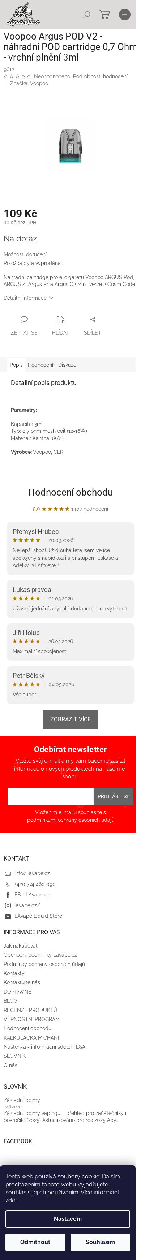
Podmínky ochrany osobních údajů (44, 964)
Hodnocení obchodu (70, 492)
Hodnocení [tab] (40, 365)
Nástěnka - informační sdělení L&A (44, 1047)
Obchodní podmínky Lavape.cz (40, 955)
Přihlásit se (113, 796)
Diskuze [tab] (67, 365)
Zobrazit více (70, 719)
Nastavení (68, 1218)
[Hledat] (87, 14)
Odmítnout (35, 1242)
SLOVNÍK (15, 1056)
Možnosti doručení (25, 254)
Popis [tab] (16, 365)
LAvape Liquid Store (38, 916)
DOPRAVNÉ (17, 992)
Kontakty (14, 973)
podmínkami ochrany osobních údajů (70, 820)
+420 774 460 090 (35, 884)
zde (10, 1200)
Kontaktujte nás (22, 982)
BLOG (10, 1001)
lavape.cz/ (27, 905)
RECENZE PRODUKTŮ (30, 1010)
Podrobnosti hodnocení (100, 76)
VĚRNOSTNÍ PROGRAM (32, 1019)
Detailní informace (25, 298)
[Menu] (125, 14)
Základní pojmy (22, 1100)
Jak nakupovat (21, 946)
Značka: (29, 83)
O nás (10, 1065)
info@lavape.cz (32, 873)
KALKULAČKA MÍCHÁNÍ (31, 1038)
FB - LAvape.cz (32, 895)
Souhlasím (100, 1242)
